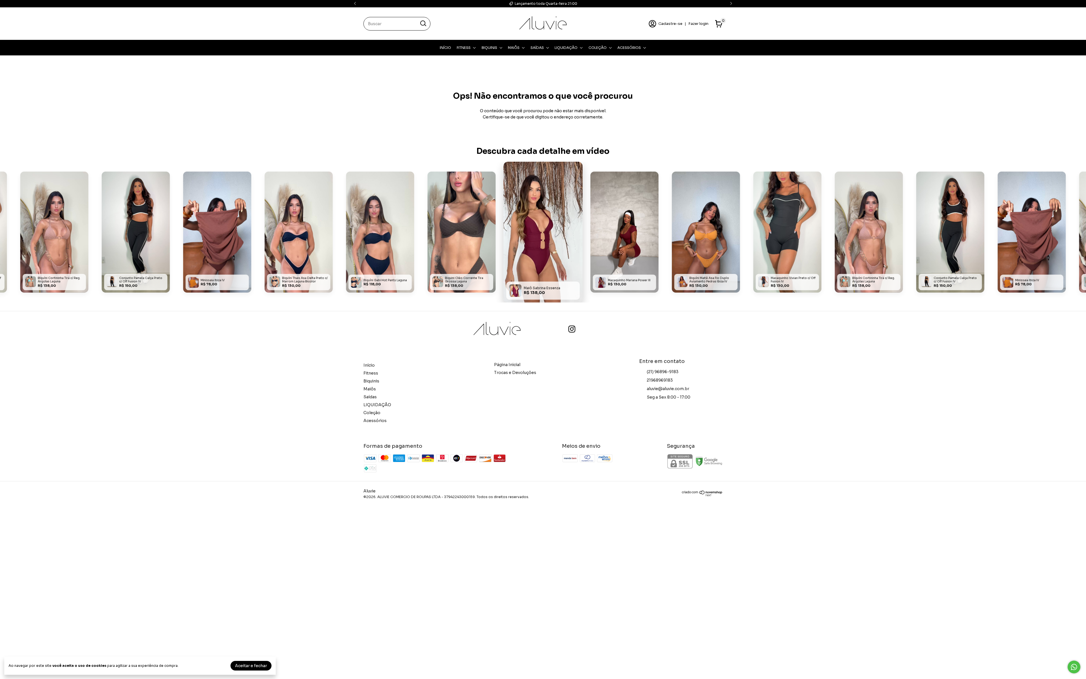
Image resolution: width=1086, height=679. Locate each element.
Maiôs (514, 48)
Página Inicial (507, 364)
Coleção (598, 48)
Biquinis (489, 48)
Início (445, 48)
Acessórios (629, 48)
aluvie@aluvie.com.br (668, 388)
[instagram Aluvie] (572, 329)
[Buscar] (423, 23)
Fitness (464, 48)
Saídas (537, 48)
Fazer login (698, 23)
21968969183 (660, 380)
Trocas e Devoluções (515, 372)
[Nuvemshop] (702, 495)
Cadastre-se (670, 23)
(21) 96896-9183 (662, 371)
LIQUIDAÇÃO (566, 48)
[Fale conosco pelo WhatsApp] (1074, 667)
